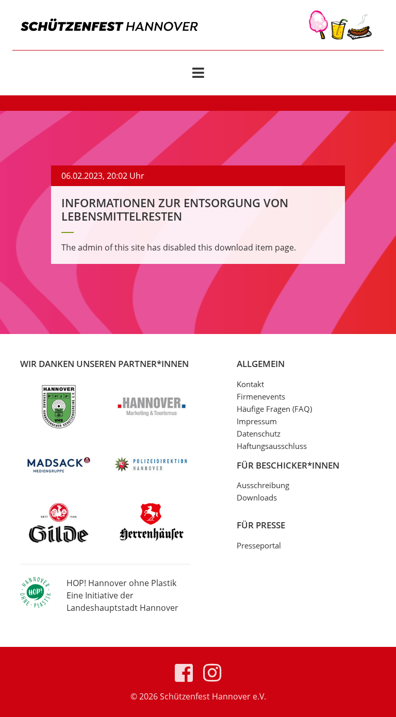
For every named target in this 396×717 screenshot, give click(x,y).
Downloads (257, 497)
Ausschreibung (263, 485)
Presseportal (259, 545)
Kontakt (250, 384)
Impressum (257, 421)
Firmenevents (261, 396)
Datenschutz (258, 433)
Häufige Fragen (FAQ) (274, 409)
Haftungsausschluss (272, 446)
